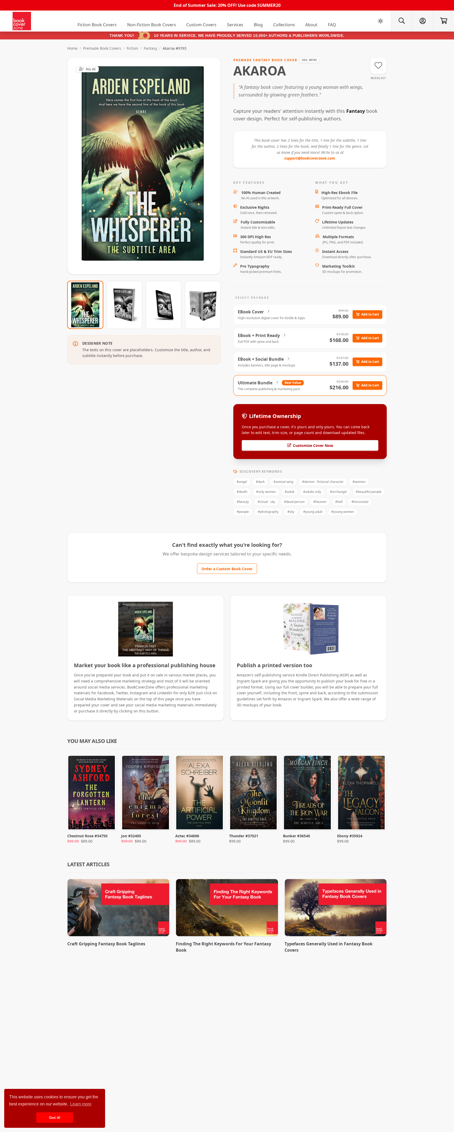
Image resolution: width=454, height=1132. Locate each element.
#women (359, 482)
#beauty (243, 501)
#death (242, 491)
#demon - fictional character (323, 482)
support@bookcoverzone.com (309, 158)
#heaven (319, 501)
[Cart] (443, 21)
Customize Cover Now (313, 445)
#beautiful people (368, 491)
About (311, 25)
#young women (342, 511)
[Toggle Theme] (380, 21)
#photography (268, 511)
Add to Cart (370, 314)
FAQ (332, 25)
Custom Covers (201, 25)
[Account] (422, 21)
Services (235, 25)
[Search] (401, 21)
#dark (260, 482)
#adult (289, 491)
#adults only (312, 491)
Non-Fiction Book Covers (151, 25)
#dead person (294, 501)
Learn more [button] (80, 1104)
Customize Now (147, 166)
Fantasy (150, 48)
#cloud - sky (266, 501)
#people (243, 511)
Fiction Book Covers (97, 25)
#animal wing (283, 482)
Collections (284, 25)
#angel (242, 482)
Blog (258, 25)
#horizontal (360, 501)
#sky (290, 511)
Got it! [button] (54, 1117)
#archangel (338, 491)
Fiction (132, 48)
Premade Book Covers (102, 48)
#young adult (312, 511)
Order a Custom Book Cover (227, 568)
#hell (339, 501)
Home (72, 48)
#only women (266, 491)
